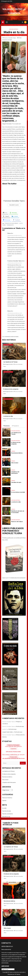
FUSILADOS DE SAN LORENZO (11, 223)
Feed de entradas (6, 811)
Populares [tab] (16, 425)
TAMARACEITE (10, 225)
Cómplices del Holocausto (15, 472)
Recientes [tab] (7, 425)
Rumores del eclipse (17, 521)
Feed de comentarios (7, 813)
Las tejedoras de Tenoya (10, 362)
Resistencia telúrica (16, 453)
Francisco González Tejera (10, 37)
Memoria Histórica (13, 29)
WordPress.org (6, 816)
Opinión (13, 451)
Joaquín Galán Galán (7, 732)
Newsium (10, 974)
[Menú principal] (6, 22)
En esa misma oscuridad (18, 492)
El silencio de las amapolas (10, 389)
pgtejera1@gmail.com (7, 946)
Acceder (4, 808)
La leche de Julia (8, 416)
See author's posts (14, 205)
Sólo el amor (14, 463)
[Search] (22, 22)
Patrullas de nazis (16, 482)
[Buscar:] (11, 763)
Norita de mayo (20, 726)
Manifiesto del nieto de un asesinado (17, 511)
